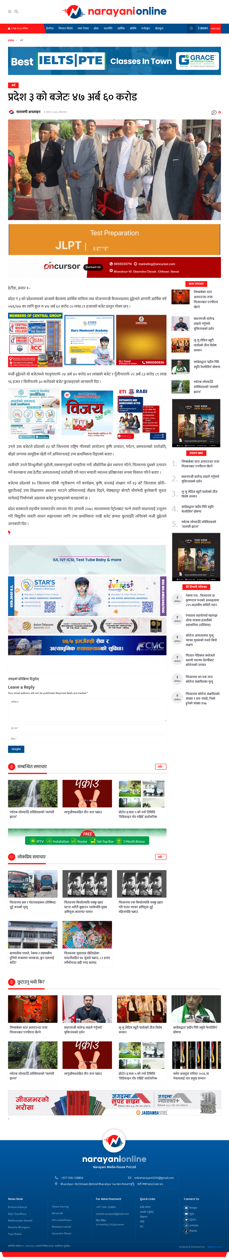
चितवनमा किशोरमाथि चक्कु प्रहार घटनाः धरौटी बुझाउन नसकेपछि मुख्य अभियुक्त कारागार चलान (85, 907)
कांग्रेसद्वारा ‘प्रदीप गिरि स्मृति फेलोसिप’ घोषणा (207, 364)
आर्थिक (121, 28)
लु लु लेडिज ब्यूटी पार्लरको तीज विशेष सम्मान (205, 345)
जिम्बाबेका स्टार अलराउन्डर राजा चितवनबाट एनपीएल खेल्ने (206, 299)
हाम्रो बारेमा (145, 1207)
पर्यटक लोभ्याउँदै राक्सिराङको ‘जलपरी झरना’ (32, 814)
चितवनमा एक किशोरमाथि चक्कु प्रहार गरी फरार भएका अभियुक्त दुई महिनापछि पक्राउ (141, 907)
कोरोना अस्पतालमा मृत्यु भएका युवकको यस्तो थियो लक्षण (201, 640)
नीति (142, 1222)
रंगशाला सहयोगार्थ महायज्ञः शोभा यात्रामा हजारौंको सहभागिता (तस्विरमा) (202, 620)
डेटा (141, 1226)
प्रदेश (96, 28)
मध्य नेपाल (83, 28)
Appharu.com (214, 1247)
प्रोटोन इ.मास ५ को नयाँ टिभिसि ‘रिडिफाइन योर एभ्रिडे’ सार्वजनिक (138, 814)
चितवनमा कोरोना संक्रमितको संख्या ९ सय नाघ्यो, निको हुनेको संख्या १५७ (203, 698)
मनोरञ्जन (145, 28)
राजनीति (108, 28)
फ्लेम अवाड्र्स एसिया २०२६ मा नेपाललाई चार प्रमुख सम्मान (191, 1076)
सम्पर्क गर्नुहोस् (147, 1212)
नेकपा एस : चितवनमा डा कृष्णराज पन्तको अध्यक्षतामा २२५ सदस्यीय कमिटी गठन (202, 600)
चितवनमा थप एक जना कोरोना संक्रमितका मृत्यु (199, 679)
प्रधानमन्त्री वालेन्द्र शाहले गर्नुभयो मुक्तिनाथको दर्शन (204, 324)
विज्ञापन (144, 1217)
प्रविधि (133, 28)
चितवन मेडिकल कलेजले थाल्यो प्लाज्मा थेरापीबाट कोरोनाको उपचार (200, 660)
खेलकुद (159, 28)
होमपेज (49, 28)
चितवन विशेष (66, 28)
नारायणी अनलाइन (28, 112)
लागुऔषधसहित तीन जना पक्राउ (83, 812)
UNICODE (215, 29)
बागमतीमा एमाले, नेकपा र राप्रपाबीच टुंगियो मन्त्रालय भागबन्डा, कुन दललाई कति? (32, 958)
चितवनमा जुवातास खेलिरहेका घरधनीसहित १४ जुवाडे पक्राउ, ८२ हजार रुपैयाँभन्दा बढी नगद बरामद (87, 958)
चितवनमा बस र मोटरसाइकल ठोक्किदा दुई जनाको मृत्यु (33, 905)
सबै (160, 766)
